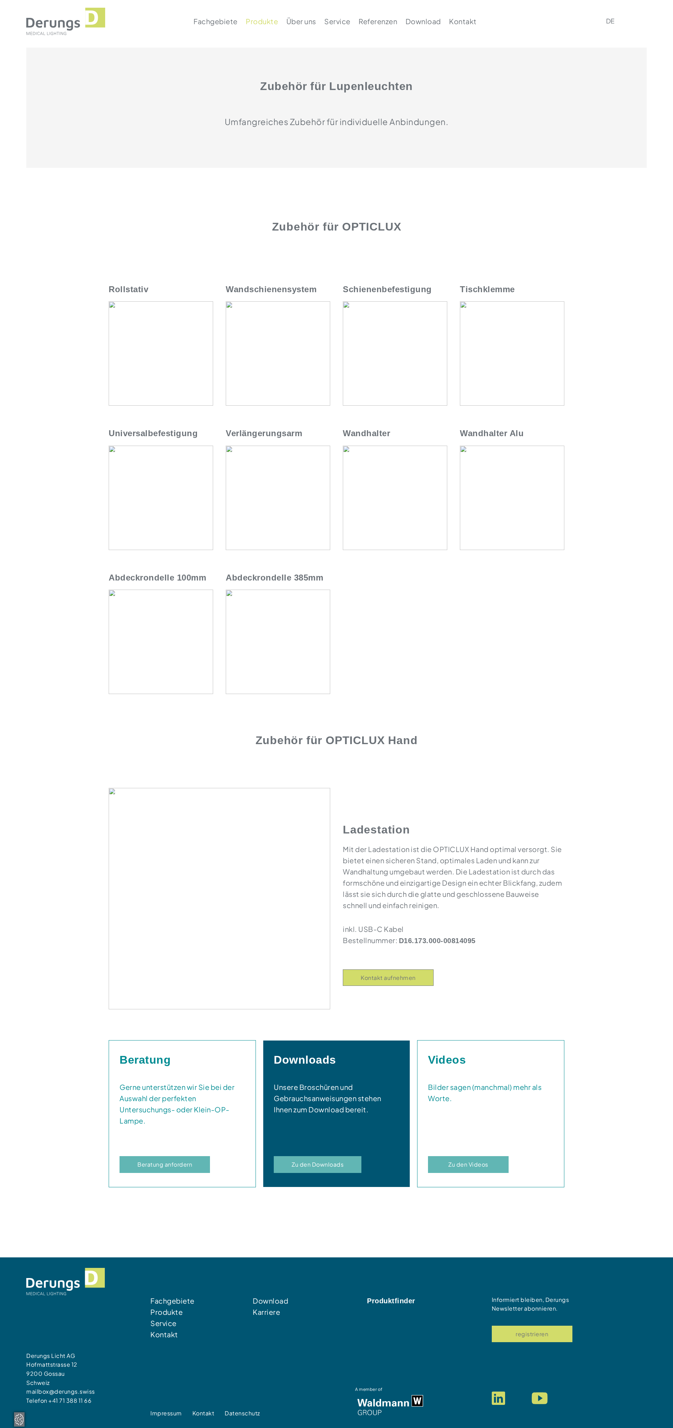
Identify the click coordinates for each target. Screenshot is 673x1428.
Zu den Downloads (318, 1164)
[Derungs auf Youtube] (540, 1397)
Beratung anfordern (164, 1164)
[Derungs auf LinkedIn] (498, 1397)
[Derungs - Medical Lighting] (65, 20)
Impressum (166, 1413)
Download (423, 21)
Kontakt (463, 21)
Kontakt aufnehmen (388, 977)
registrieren (532, 1334)
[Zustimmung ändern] (19, 1419)
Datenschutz (242, 1413)
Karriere (266, 1311)
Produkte (262, 21)
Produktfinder (391, 1301)
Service (337, 21)
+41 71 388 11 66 (69, 1400)
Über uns (301, 21)
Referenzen (378, 21)
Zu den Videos (468, 1164)
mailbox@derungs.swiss (60, 1391)
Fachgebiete (215, 21)
